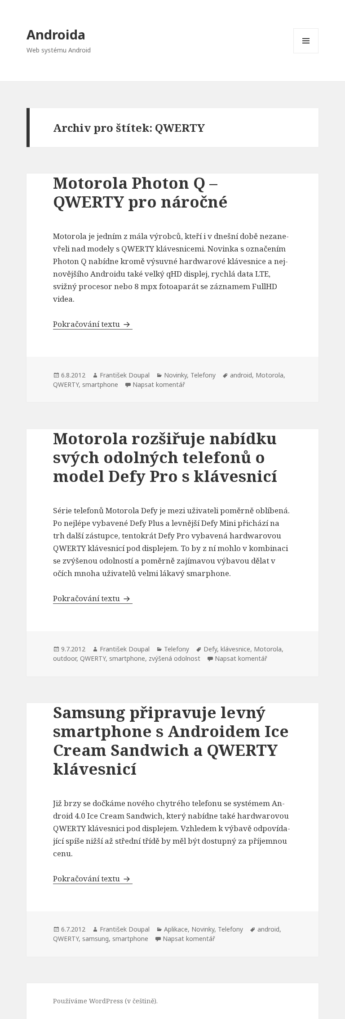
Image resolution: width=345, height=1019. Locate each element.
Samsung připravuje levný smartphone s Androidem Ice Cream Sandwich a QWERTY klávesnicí (171, 740)
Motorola (269, 375)
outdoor (64, 658)
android (241, 375)
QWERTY (66, 384)
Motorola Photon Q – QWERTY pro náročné (140, 192)
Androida (56, 34)
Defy (210, 649)
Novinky (175, 375)
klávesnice (235, 649)
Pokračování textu (93, 324)
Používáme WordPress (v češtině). (105, 1001)
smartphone (100, 384)
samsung (95, 938)
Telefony (203, 375)
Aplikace (176, 929)
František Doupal (125, 375)
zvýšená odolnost (174, 658)
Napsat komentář (159, 384)
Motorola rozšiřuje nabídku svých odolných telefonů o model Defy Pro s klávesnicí (165, 457)
